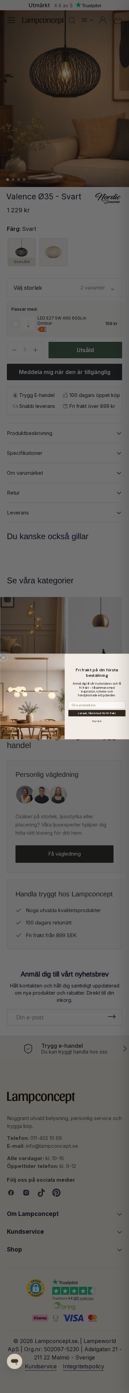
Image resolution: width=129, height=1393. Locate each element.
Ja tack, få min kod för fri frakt (97, 713)
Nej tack (96, 721)
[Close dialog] (3, 658)
